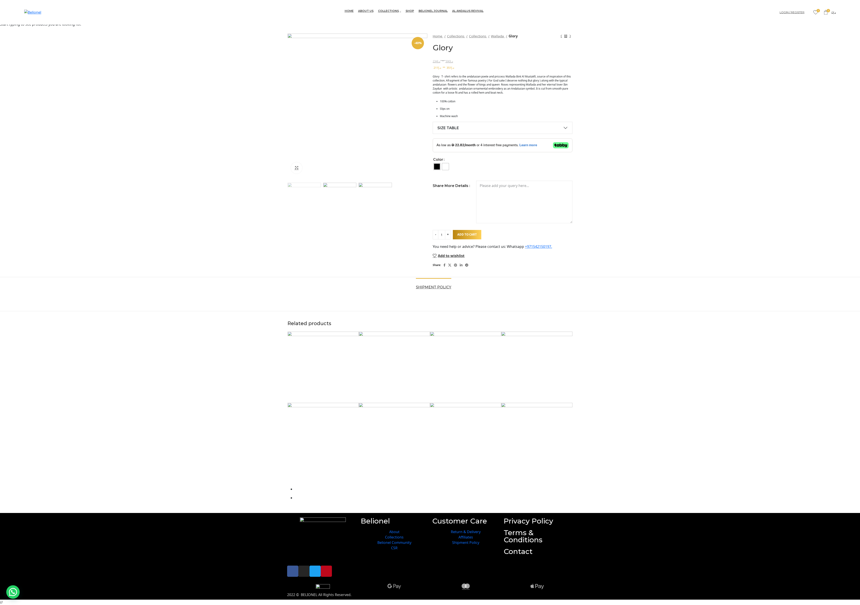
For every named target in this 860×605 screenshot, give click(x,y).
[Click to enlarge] (296, 168)
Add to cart (467, 234)
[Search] (809, 12)
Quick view (293, 479)
